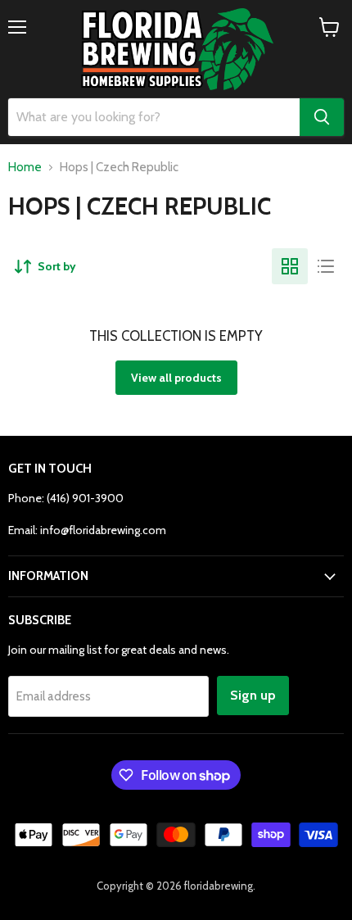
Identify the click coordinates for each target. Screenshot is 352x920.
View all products (176, 377)
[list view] (326, 266)
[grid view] (290, 266)
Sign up (253, 695)
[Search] (322, 117)
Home (25, 167)
